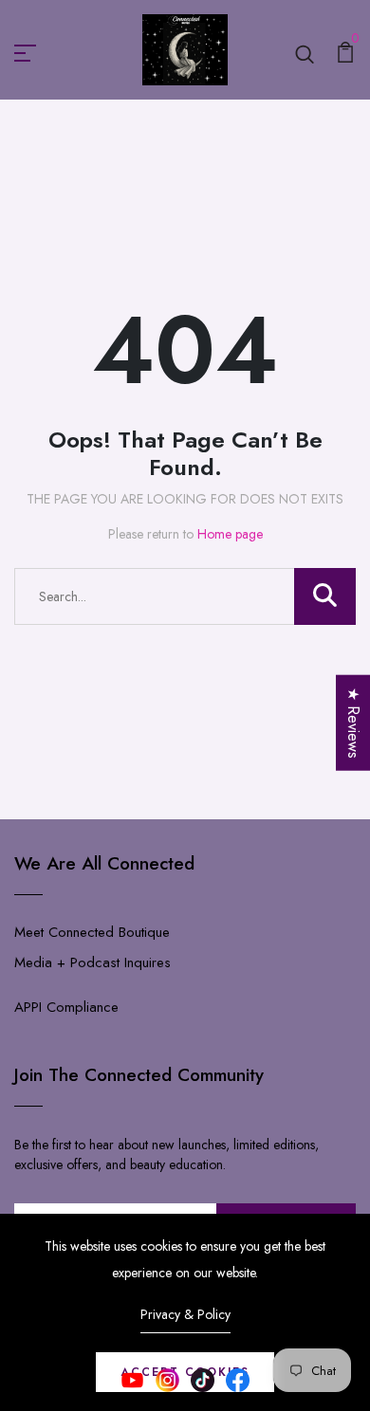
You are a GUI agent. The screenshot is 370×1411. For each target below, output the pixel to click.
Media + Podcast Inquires (92, 962)
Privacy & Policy (185, 1314)
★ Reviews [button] (353, 723)
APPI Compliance (66, 1007)
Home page (230, 533)
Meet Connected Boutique (92, 932)
